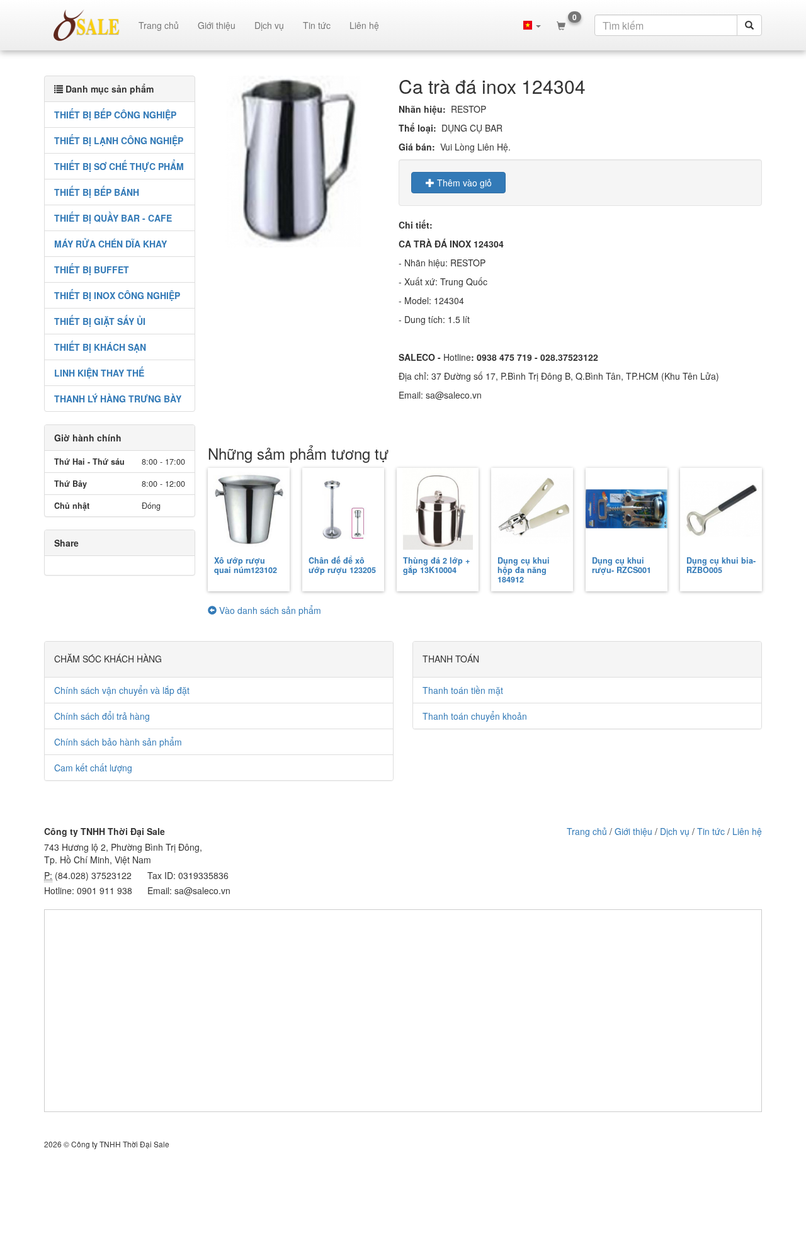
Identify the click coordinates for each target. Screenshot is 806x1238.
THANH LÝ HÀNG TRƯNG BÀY (117, 398)
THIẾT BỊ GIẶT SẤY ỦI (99, 321)
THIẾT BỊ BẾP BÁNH (96, 192)
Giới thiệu (217, 25)
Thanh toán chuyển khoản (475, 716)
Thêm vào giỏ (463, 182)
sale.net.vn (87, 25)
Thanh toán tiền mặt (463, 690)
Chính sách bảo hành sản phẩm (118, 741)
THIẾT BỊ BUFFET (91, 269)
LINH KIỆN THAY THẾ (99, 372)
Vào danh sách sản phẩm (269, 610)
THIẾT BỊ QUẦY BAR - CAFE (113, 218)
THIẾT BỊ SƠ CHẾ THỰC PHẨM (119, 166)
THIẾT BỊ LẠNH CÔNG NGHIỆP (118, 140)
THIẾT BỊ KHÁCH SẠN (100, 347)
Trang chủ (159, 25)
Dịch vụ (269, 25)
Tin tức (317, 25)
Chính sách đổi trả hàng (102, 716)
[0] (561, 25)
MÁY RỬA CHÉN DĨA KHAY (110, 243)
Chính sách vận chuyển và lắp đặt (122, 690)
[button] (532, 25)
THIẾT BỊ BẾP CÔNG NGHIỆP (115, 114)
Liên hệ (364, 25)
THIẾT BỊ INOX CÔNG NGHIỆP (117, 295)
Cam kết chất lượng (93, 767)
